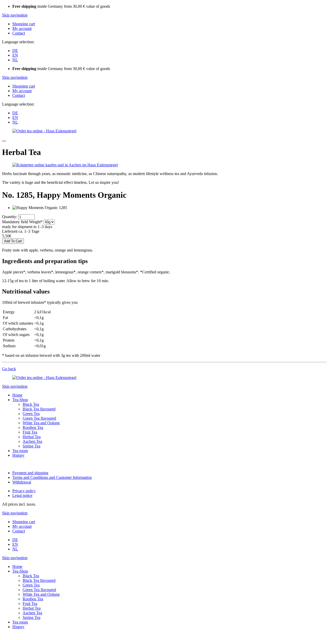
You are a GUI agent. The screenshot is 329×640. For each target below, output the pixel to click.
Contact (18, 33)
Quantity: (9, 216)
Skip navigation (15, 15)
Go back (9, 369)
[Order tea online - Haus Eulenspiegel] (44, 131)
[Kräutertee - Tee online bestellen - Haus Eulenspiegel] (65, 165)
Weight (22, 222)
